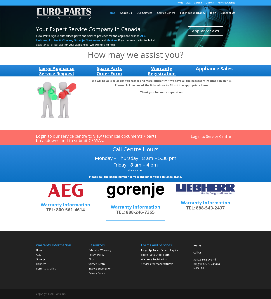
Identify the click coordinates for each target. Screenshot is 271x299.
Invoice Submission (99, 268)
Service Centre (166, 13)
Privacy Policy (96, 273)
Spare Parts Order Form (155, 254)
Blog (213, 13)
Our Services (144, 13)
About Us (126, 13)
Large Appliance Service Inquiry (159, 250)
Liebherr (210, 3)
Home (180, 3)
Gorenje (198, 3)
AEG (188, 3)
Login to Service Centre (211, 136)
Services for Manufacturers (157, 264)
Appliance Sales (205, 30)
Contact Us (228, 13)
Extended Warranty (192, 13)
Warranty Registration (154, 259)
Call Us (197, 252)
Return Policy (96, 254)
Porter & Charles (226, 3)
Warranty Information (135, 207)
